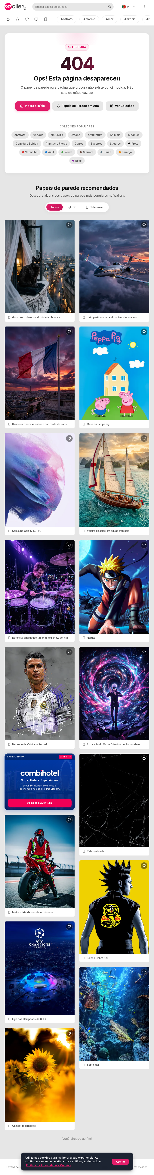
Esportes (96, 143)
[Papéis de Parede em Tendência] (8, 19)
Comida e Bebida (27, 143)
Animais (129, 19)
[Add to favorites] (69, 225)
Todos (55, 207)
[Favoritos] (26, 19)
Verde (68, 152)
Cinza (107, 152)
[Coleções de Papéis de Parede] (17, 19)
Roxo (78, 160)
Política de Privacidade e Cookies (48, 1165)
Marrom (88, 152)
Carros (79, 143)
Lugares (115, 143)
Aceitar (120, 1161)
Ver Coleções (124, 106)
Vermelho (31, 152)
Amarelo (89, 19)
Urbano (75, 134)
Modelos (134, 134)
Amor (109, 19)
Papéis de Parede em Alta (80, 106)
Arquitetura (95, 134)
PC (74, 207)
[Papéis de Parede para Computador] (36, 19)
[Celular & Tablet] (45, 19)
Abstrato (66, 19)
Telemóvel (96, 207)
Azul (51, 152)
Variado (38, 134)
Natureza (57, 134)
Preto (134, 143)
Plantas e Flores (56, 143)
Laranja (127, 152)
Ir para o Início (35, 106)
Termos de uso (15, 1167)
